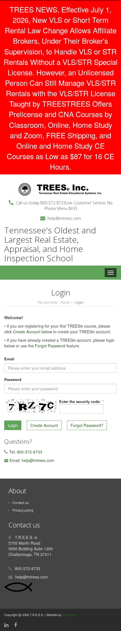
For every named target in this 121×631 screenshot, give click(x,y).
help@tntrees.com (64, 218)
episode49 (69, 614)
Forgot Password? (87, 425)
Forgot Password (50, 346)
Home (65, 302)
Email (9, 358)
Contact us (20, 502)
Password (12, 379)
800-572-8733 (53, 202)
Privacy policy (22, 510)
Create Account (27, 331)
